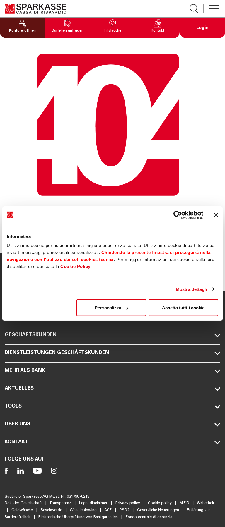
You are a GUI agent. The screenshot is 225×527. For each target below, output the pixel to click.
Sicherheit (205, 503)
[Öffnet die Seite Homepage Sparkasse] (35, 8)
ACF (108, 510)
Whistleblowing (84, 510)
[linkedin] (20, 471)
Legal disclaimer (94, 503)
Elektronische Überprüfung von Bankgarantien (78, 517)
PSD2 (125, 510)
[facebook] (6, 471)
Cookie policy (160, 503)
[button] (22, 28)
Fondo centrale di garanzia (149, 517)
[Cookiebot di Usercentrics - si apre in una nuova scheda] (177, 214)
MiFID (185, 503)
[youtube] (37, 471)
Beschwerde (52, 510)
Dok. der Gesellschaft (24, 503)
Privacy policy (128, 503)
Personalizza (108, 307)
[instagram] (54, 471)
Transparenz (60, 503)
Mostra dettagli (191, 288)
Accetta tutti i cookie (183, 307)
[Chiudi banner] (216, 215)
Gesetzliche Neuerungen (158, 510)
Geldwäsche (22, 510)
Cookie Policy (75, 266)
